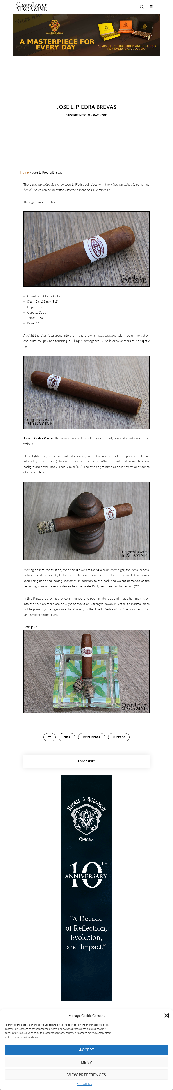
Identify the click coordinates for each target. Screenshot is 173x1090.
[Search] (142, 7)
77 (49, 737)
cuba (67, 737)
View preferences (86, 1074)
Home (24, 172)
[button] (166, 1015)
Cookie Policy (84, 1084)
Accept (86, 1049)
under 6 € (119, 737)
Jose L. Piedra (91, 737)
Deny (86, 1062)
